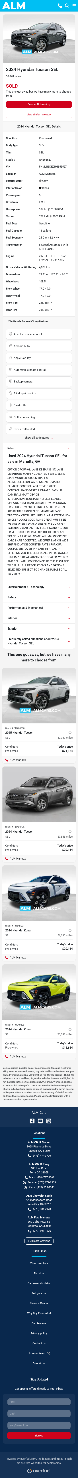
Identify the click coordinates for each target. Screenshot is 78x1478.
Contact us (39, 1343)
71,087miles (65, 1034)
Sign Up (39, 1435)
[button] (59, 5)
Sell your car (39, 1293)
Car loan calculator (39, 1283)
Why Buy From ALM (39, 1313)
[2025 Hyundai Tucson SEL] (39, 695)
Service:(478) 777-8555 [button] (42, 1182)
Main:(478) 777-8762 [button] (41, 1177)
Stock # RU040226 (14, 1024)
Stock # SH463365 (14, 728)
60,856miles (65, 836)
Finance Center (39, 1303)
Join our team (36, 1353)
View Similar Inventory (39, 114)
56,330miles (65, 935)
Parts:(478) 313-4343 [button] (41, 1187)
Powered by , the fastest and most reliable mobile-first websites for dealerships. (39, 1461)
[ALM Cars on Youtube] (39, 1121)
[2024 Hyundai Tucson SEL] (39, 794)
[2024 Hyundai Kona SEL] (39, 893)
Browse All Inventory (39, 104)
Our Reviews (39, 1323)
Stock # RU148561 (14, 925)
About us (39, 1273)
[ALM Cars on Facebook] (30, 1121)
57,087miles (65, 737)
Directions (39, 1363)
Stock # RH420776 (14, 827)
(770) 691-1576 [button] (42, 1231)
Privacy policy (39, 1333)
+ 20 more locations (39, 1240)
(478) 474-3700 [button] (42, 1155)
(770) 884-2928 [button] (42, 1209)
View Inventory (39, 1263)
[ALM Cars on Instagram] (47, 1121)
